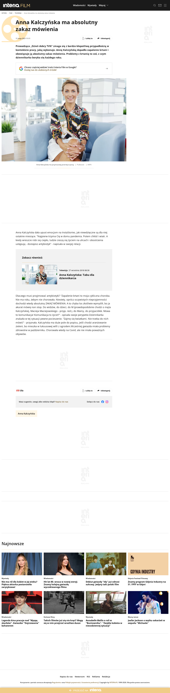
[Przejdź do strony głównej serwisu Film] (25, 5)
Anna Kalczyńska (26, 413)
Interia (4, 13)
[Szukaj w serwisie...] (154, 5)
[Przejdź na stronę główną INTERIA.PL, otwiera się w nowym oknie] (11, 5)
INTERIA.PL (113, 682)
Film (10, 13)
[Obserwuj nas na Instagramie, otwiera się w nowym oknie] (107, 401)
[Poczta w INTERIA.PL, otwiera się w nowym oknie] (160, 5)
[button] (79, 5)
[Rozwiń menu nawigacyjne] (165, 5)
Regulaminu (56, 682)
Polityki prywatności (73, 682)
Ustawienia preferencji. (90, 682)
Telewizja (18, 13)
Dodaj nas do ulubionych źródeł (50, 70)
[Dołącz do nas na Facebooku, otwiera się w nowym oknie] (103, 401)
